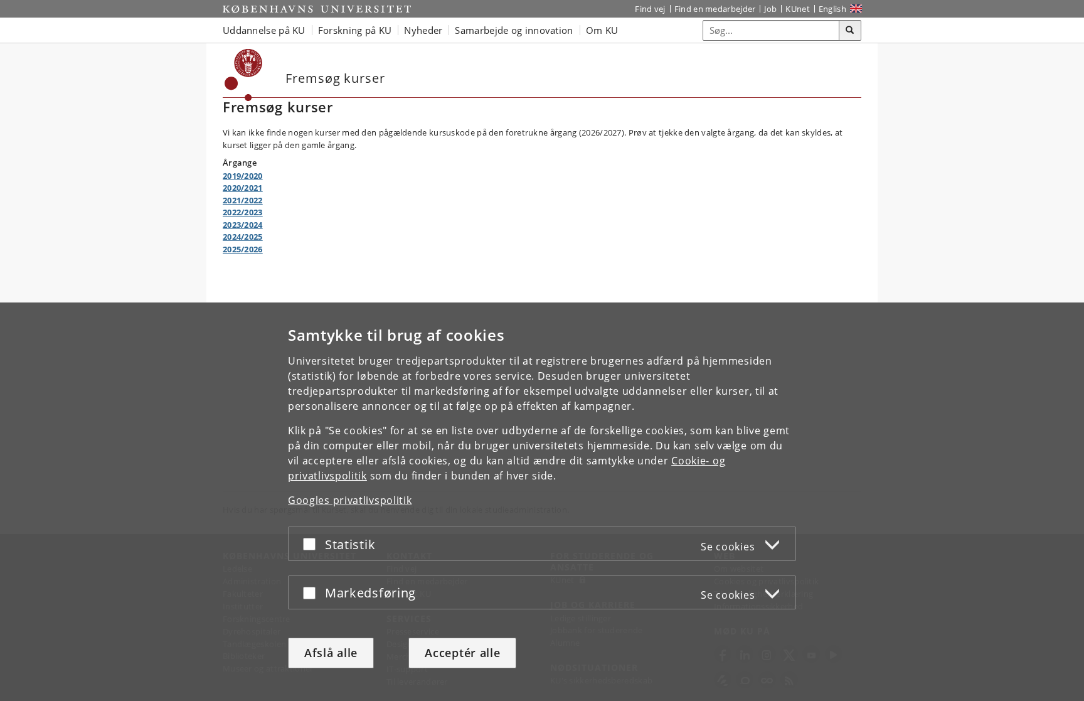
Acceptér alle (462, 652)
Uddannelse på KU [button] (264, 30)
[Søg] (850, 30)
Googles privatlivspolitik (350, 500)
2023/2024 (243, 224)
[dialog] (542, 501)
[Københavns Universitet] (317, 9)
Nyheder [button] (423, 30)
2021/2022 (243, 200)
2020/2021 (243, 187)
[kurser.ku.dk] (244, 75)
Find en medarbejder (715, 8)
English (832, 8)
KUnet (797, 8)
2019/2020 (243, 175)
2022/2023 (243, 212)
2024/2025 (243, 236)
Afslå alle (331, 652)
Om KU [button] (602, 30)
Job (770, 8)
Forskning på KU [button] (355, 30)
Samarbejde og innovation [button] (514, 30)
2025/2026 (243, 249)
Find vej (650, 8)
